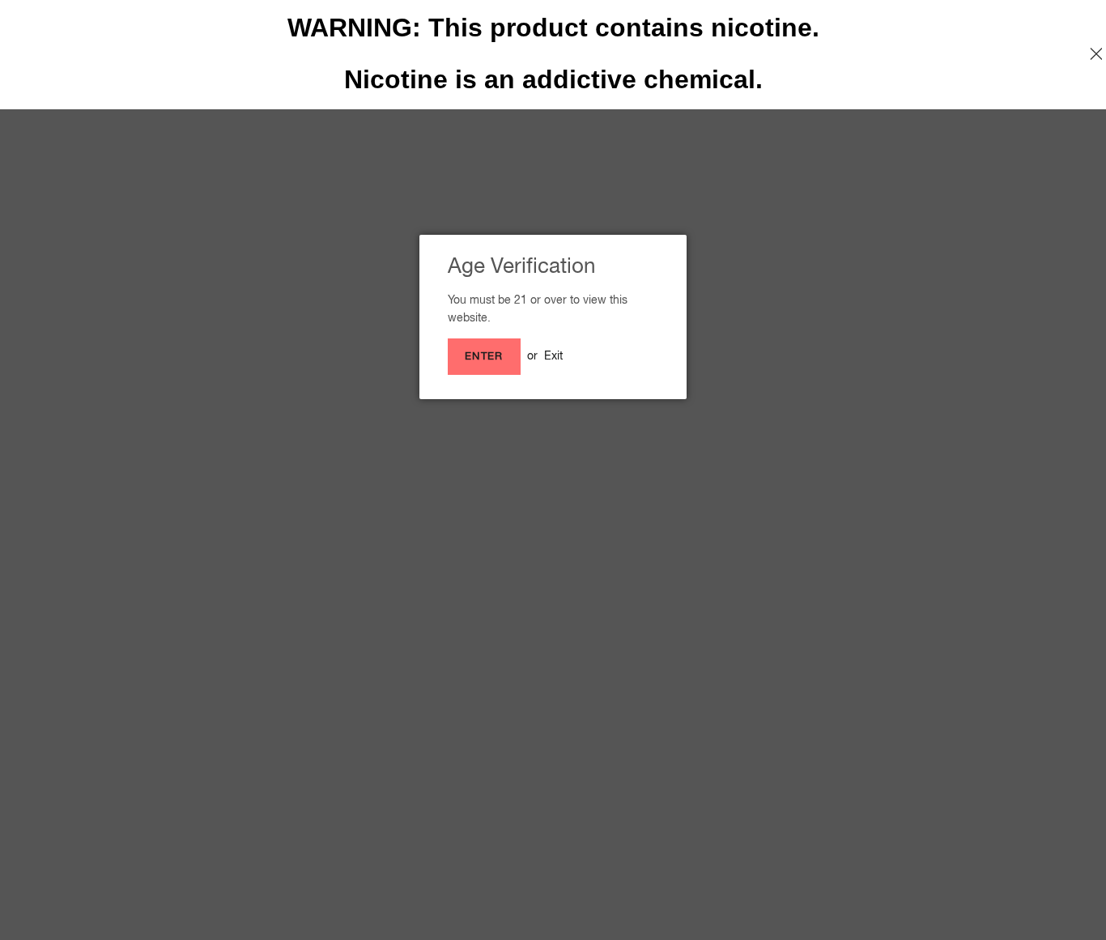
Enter (484, 356)
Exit (553, 355)
